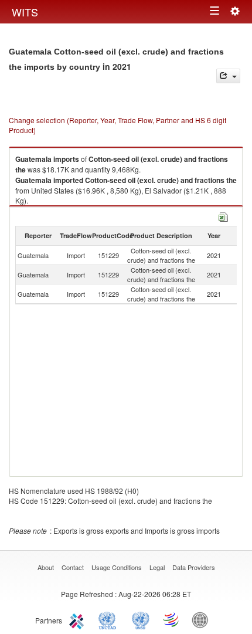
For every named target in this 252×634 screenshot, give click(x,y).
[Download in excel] (223, 216)
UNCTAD (109, 619)
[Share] (228, 76)
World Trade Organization (171, 619)
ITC (78, 619)
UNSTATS (140, 619)
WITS (25, 11)
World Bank (202, 619)
